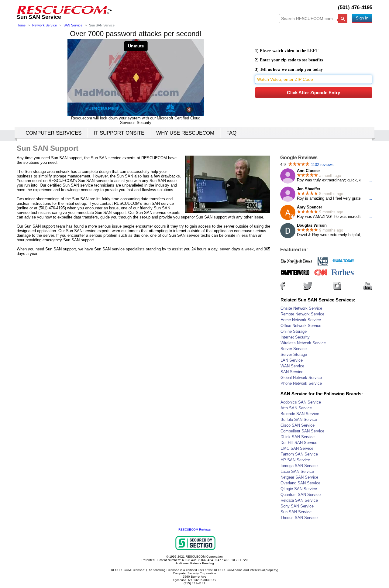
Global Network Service (301, 377)
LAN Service (292, 360)
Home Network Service (301, 320)
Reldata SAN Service (299, 500)
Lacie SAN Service (297, 471)
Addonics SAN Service (301, 402)
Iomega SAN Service (299, 465)
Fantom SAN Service (299, 454)
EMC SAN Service (297, 448)
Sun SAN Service (296, 512)
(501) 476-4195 (355, 7)
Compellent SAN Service (302, 431)
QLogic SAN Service (299, 489)
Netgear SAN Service (299, 477)
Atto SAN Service (296, 408)
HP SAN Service (295, 460)
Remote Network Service (302, 314)
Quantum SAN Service (301, 494)
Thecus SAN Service (299, 517)
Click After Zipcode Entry (313, 92)
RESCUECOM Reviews (194, 529)
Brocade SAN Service (300, 413)
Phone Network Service (301, 383)
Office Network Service (301, 325)
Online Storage (294, 331)
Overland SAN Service (300, 483)
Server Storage (294, 354)
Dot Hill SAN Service (299, 442)
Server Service (294, 348)
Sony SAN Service (297, 506)
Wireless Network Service (303, 343)
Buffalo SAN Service (299, 419)
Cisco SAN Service (298, 425)
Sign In (362, 18)
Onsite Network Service (301, 308)
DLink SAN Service (298, 437)
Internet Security (295, 337)
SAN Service (292, 372)
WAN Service (292, 366)
